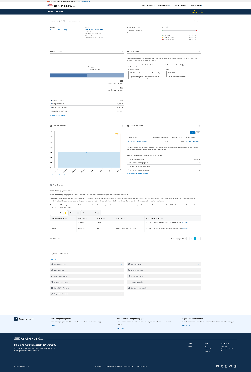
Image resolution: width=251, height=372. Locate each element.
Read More (185, 222)
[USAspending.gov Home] (61, 6)
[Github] (230, 366)
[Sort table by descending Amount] (107, 218)
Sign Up (184, 326)
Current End (117, 133)
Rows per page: (176, 239)
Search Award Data (147, 5)
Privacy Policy (110, 366)
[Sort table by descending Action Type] (127, 218)
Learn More (120, 328)
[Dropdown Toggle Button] (201, 11)
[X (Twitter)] (221, 366)
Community (208, 349)
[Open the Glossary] (64, 21)
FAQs (206, 346)
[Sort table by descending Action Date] (89, 218)
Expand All (53, 259)
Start (60, 132)
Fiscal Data (224, 346)
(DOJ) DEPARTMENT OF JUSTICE (193, 141)
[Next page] (199, 238)
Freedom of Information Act (125, 366)
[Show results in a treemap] (198, 132)
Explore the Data (163, 5)
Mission (190, 346)
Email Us (207, 351)
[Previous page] (191, 238)
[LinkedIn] (235, 366)
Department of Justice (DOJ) (58, 30)
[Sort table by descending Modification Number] (69, 218)
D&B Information (142, 366)
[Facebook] (226, 366)
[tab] (59, 212)
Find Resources (196, 5)
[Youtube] (217, 366)
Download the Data (180, 5)
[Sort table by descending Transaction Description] (165, 218)
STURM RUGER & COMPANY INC (94, 30)
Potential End (116, 135)
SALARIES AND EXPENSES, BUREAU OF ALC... (138, 141)
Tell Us (53, 326)
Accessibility (98, 366)
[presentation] (102, 37)
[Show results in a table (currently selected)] (192, 132)
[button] (87, 264)
